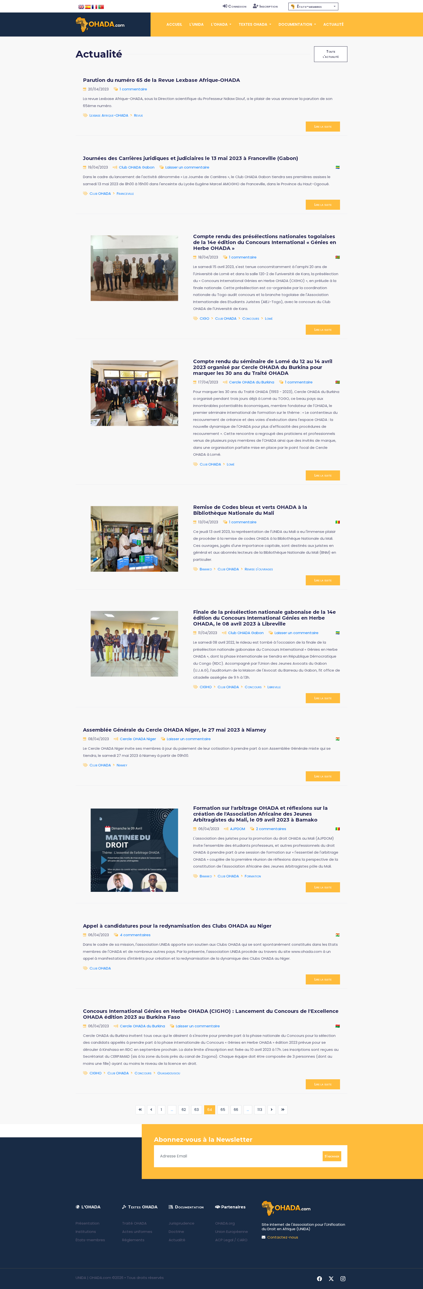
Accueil (174, 24)
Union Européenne (231, 1231)
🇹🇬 (337, 257)
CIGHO (206, 686)
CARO (242, 1239)
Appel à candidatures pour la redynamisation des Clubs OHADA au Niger (177, 926)
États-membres (90, 1239)
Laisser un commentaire (187, 167)
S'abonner (332, 1156)
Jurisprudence (181, 1223)
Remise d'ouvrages (259, 569)
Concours (250, 318)
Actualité (333, 24)
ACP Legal (224, 1239)
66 (236, 1109)
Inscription (268, 6)
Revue (138, 115)
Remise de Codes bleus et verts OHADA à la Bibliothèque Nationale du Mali (250, 510)
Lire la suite (322, 126)
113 (260, 1109)
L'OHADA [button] (220, 24)
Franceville (125, 193)
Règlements (133, 1239)
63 (196, 1109)
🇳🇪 (337, 738)
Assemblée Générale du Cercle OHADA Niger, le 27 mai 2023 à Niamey (174, 730)
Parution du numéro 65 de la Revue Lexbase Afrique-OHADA (161, 80)
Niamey (122, 765)
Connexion (237, 6)
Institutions (86, 1231)
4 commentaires (135, 934)
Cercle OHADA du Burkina (251, 382)
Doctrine (176, 1231)
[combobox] (313, 6)
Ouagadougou (168, 1073)
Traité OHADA (134, 1223)
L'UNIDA (196, 24)
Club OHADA (100, 193)
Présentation (87, 1223)
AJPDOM (237, 828)
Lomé (269, 318)
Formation (253, 876)
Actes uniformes (137, 1231)
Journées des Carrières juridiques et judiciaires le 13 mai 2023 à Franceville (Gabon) (190, 158)
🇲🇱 (337, 522)
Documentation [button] (296, 24)
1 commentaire (133, 89)
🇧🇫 (337, 1026)
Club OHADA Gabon (136, 167)
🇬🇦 (337, 167)
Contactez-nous (282, 1237)
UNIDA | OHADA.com (93, 1277)
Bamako (206, 569)
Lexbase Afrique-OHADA (109, 115)
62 (184, 1109)
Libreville (274, 686)
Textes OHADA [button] (253, 24)
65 (223, 1109)
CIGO (204, 318)
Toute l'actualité (331, 54)
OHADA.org (225, 1223)
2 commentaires (271, 828)
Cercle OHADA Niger (138, 738)
